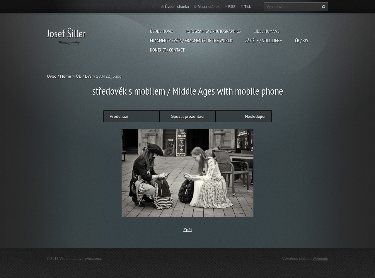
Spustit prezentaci (187, 116)
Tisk (247, 7)
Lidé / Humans (266, 31)
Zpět (187, 229)
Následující (255, 116)
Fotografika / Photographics (213, 31)
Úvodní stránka (177, 7)
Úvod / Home (161, 31)
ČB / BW (301, 40)
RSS (232, 7)
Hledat (322, 6)
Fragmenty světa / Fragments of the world (191, 40)
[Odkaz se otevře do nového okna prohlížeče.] (187, 172)
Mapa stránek (208, 7)
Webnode (320, 259)
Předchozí (119, 116)
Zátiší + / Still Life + (263, 40)
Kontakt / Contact (167, 50)
